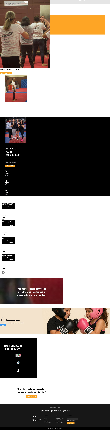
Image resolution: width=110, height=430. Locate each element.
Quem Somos (45, 1)
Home (41, 1)
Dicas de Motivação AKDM (5, 73)
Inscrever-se (71, 423)
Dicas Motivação (50, 1)
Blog (58, 1)
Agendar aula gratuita (31, 396)
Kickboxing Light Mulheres (59, 422)
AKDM (26, 2)
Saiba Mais (2, 325)
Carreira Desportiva (47, 421)
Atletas (55, 1)
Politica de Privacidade (47, 422)
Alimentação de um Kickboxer (60, 421)
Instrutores (63, 1)
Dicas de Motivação (47, 419)
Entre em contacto (10, 165)
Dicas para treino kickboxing (60, 418)
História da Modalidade (59, 419)
